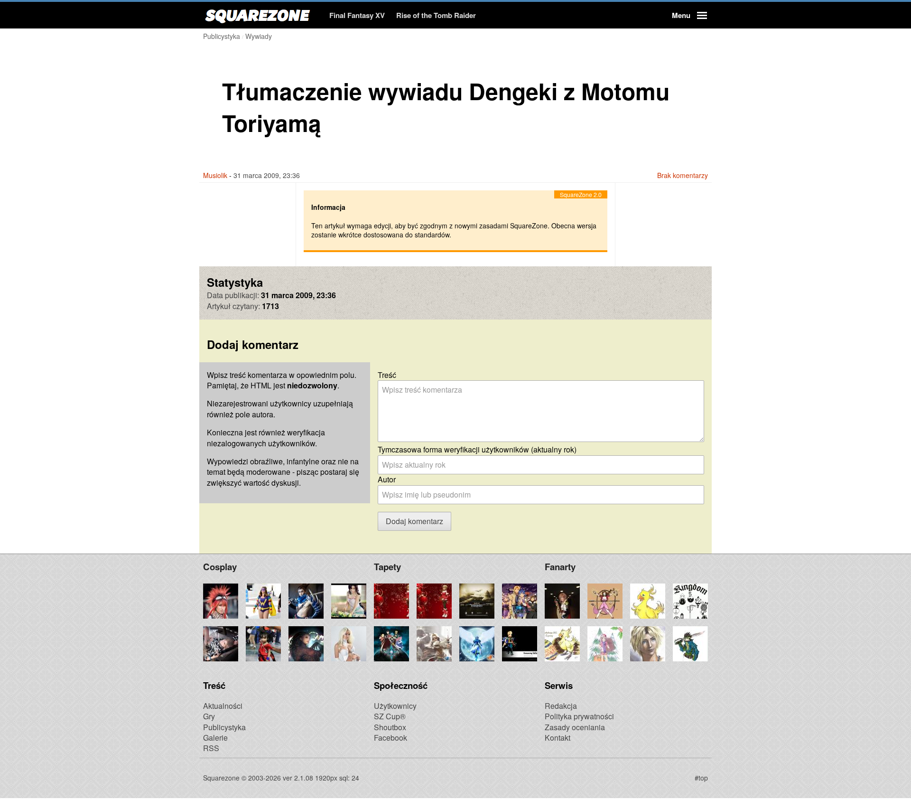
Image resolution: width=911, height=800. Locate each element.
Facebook (390, 737)
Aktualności (222, 705)
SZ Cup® (390, 716)
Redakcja (561, 705)
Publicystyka (224, 727)
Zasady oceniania (575, 727)
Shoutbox (390, 727)
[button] (688, 15)
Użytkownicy (395, 705)
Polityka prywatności (579, 716)
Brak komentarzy (682, 175)
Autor (387, 479)
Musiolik (215, 175)
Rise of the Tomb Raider (436, 15)
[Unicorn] (472, 777)
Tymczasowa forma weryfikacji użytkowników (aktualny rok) (477, 449)
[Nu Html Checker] (438, 777)
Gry (209, 716)
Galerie (215, 737)
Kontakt (557, 737)
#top (701, 777)
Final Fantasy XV (357, 15)
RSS (211, 748)
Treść (387, 374)
